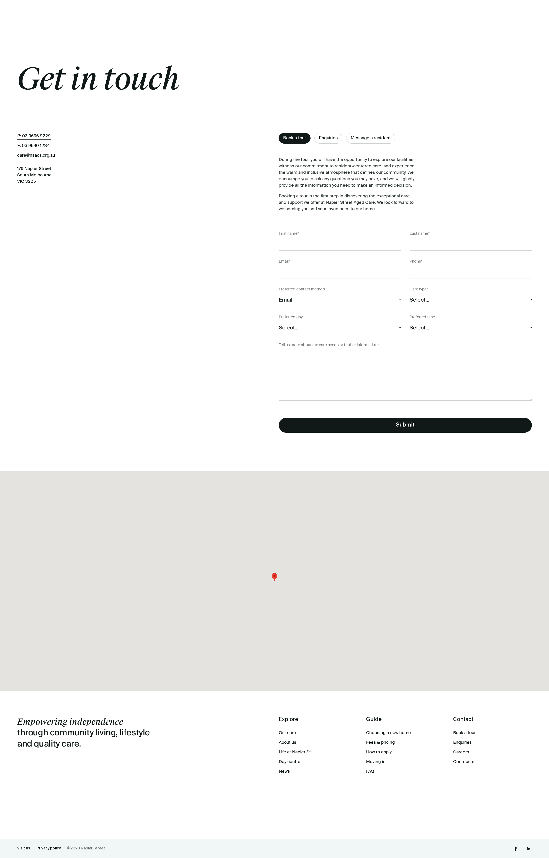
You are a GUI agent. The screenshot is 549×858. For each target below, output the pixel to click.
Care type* (419, 289)
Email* (284, 261)
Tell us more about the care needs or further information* (329, 345)
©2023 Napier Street (86, 848)
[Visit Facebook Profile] (516, 848)
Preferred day (291, 317)
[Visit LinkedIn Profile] (528, 848)
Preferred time (422, 317)
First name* (289, 233)
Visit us (23, 848)
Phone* (416, 261)
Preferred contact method (302, 289)
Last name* (420, 233)
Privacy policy (49, 848)
